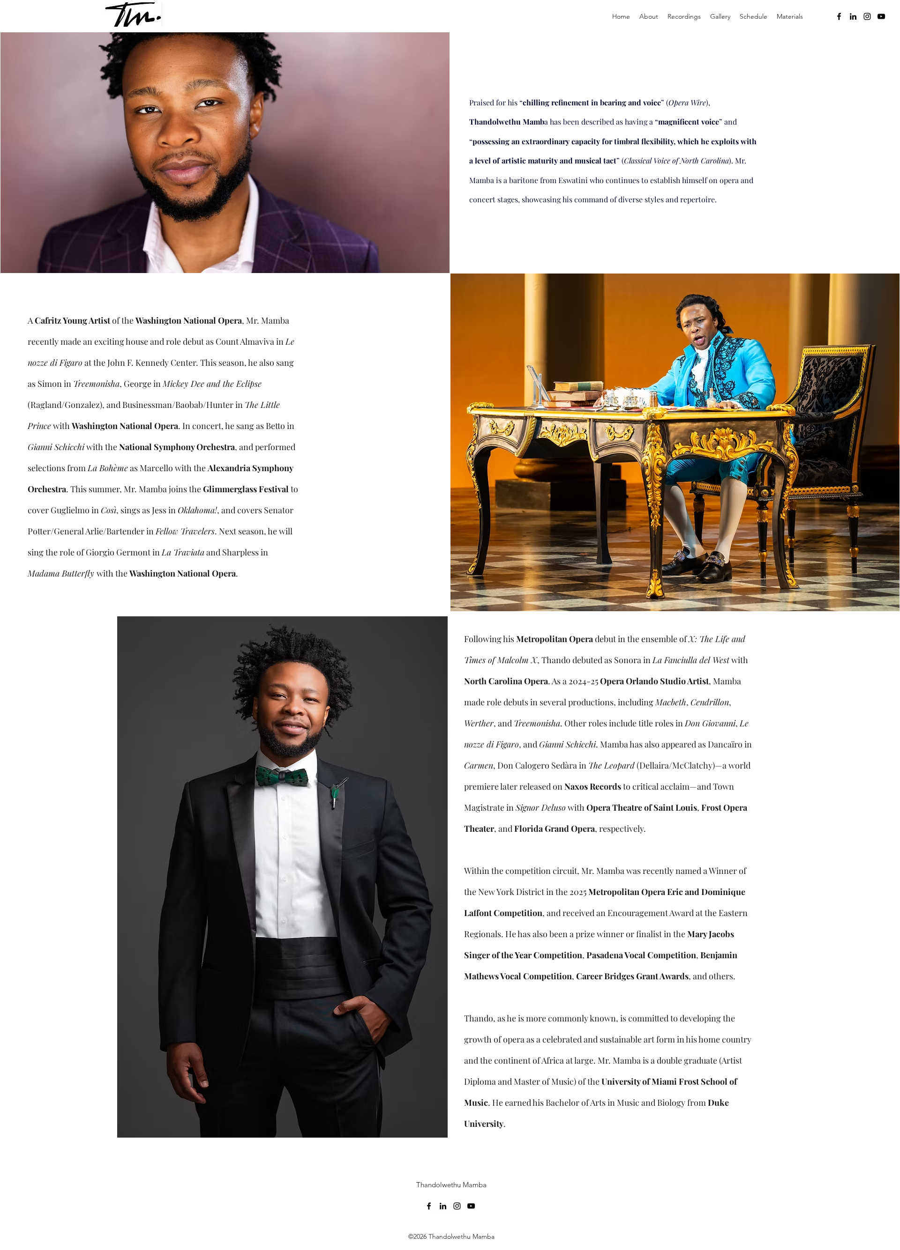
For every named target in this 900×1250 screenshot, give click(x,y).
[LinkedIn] (853, 16)
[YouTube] (881, 16)
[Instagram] (867, 16)
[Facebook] (839, 16)
